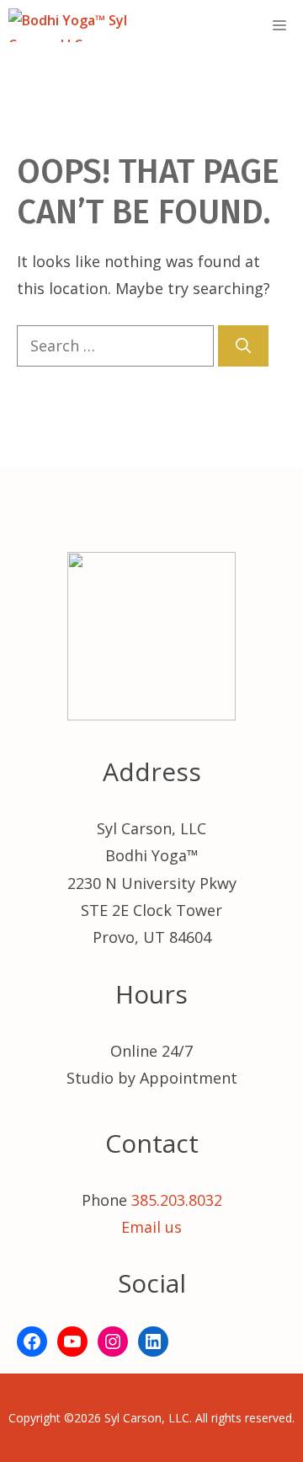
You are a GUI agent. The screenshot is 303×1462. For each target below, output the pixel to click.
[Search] (243, 346)
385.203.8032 (176, 1200)
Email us (151, 1227)
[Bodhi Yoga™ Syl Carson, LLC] (89, 25)
